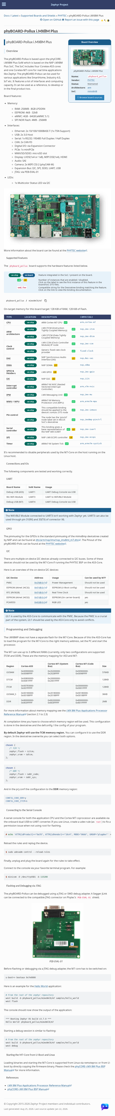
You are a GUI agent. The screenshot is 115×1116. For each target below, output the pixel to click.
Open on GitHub (51, 19)
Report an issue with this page (81, 19)
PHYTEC (62, 15)
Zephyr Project (59, 4)
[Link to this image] (105, 71)
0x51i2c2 (39, 597)
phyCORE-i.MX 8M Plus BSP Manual (27, 1089)
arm (89, 87)
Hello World (41, 986)
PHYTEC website (76, 250)
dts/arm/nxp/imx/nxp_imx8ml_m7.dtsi (57, 540)
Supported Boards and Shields (38, 15)
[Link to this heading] (60, 32)
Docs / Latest (11, 15)
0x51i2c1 (39, 587)
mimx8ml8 (92, 91)
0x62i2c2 (39, 602)
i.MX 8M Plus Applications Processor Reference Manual (38, 1085)
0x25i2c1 (39, 582)
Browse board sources (90, 97)
